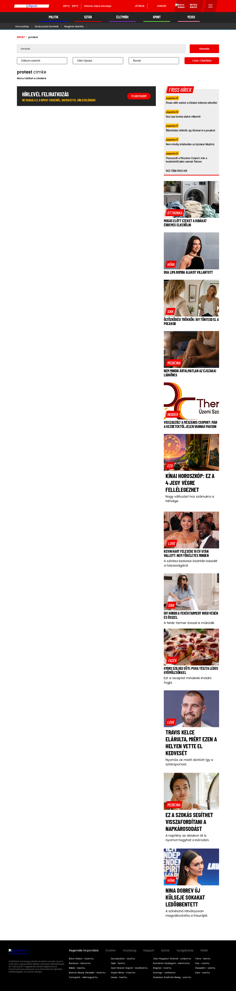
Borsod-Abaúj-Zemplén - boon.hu (87, 972)
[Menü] (210, 6)
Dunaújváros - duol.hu (123, 958)
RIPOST (21, 37)
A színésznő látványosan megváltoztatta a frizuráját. (187, 913)
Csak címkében (201, 60)
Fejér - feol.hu (118, 963)
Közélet (111, 950)
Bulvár (165, 950)
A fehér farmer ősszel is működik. (189, 623)
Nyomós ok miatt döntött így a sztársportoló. (189, 762)
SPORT (157, 17)
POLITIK (53, 17)
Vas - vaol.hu (202, 963)
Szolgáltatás (185, 950)
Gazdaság (129, 950)
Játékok (139, 5)
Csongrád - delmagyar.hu (83, 977)
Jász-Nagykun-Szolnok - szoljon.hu (172, 958)
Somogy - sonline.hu (164, 972)
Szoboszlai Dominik (47, 26)
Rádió (204, 950)
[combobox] (38, 60)
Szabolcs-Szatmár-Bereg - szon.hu (172, 977)
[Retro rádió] (178, 6)
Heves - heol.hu (119, 977)
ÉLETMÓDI (122, 17)
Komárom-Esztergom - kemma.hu (171, 963)
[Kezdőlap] (31, 6)
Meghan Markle (74, 26)
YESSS (191, 17)
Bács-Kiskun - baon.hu (81, 958)
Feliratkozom (139, 96)
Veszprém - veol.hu (205, 968)
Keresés (161, 5)
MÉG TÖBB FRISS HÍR (176, 171)
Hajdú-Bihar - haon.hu (123, 972)
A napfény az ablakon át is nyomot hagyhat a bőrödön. (187, 837)
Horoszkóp (22, 26)
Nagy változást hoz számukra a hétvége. (190, 498)
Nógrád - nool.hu (162, 968)
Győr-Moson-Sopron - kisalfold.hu (129, 968)
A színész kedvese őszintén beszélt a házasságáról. (190, 563)
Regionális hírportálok (84, 950)
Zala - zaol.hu (202, 972)
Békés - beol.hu (77, 968)
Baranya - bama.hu (80, 963)
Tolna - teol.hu (202, 958)
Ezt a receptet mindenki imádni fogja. (187, 680)
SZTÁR (88, 17)
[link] (175, 212)
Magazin (148, 950)
